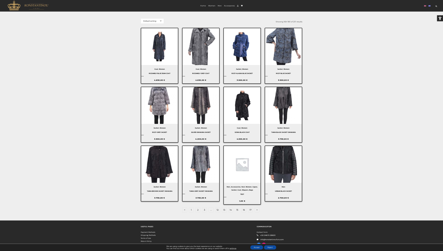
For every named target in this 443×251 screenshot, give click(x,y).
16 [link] (244, 210)
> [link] (257, 210)
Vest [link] (243, 187)
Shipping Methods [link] (148, 235)
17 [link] (250, 210)
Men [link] (228, 187)
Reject (270, 247)
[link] (440, 18)
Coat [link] (156, 69)
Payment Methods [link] (148, 232)
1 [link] (191, 210)
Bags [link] (251, 190)
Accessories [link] (236, 187)
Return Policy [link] (146, 241)
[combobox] (152, 21)
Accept (257, 247)
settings (233, 248)
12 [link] (218, 210)
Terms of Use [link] (146, 238)
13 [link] (224, 210)
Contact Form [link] (262, 232)
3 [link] (204, 210)
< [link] (184, 210)
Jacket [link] (238, 69)
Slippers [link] (245, 190)
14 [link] (231, 210)
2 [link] (198, 210)
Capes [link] (254, 187)
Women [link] (162, 69)
